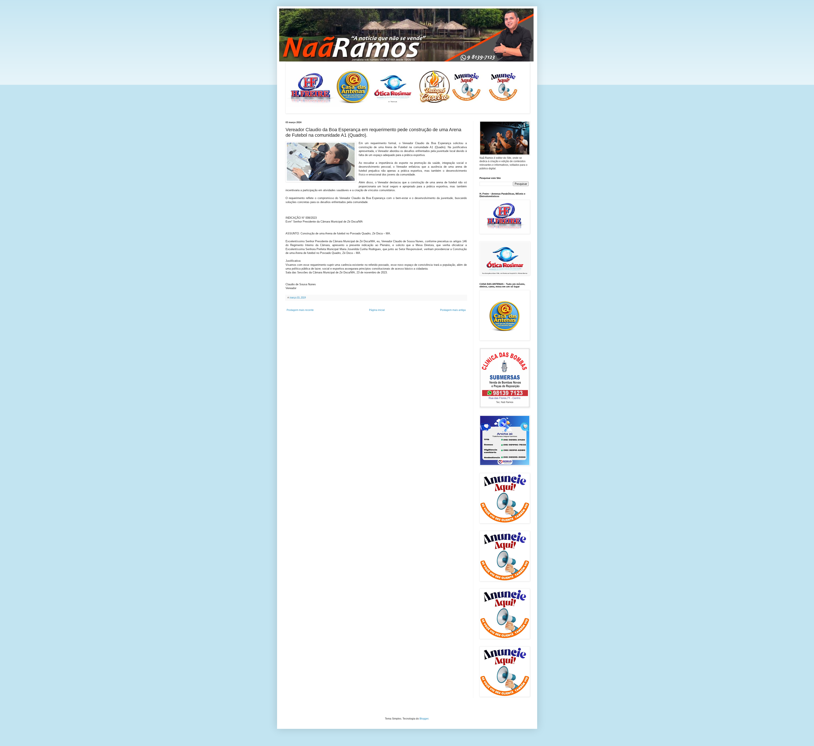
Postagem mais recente (300, 310)
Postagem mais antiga (453, 310)
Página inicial (377, 310)
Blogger (424, 718)
